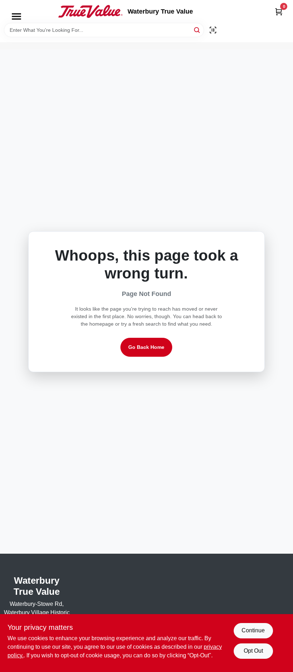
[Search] (197, 29)
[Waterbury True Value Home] (90, 11)
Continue (253, 630)
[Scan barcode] (213, 30)
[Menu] (16, 16)
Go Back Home (146, 347)
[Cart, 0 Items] (278, 11)
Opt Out (253, 651)
